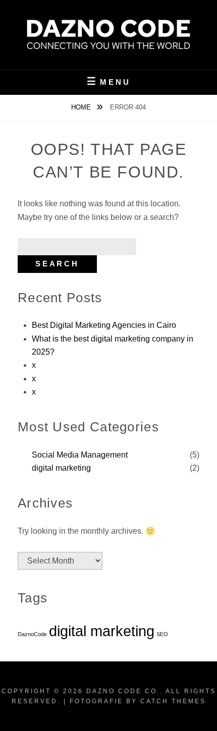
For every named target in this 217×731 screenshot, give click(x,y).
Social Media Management (80, 455)
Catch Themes (173, 701)
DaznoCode (32, 634)
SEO (162, 634)
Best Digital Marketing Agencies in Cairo (104, 325)
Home (82, 107)
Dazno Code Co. (123, 691)
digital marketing (61, 468)
